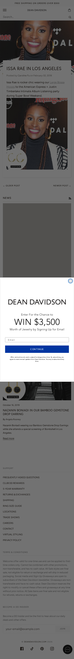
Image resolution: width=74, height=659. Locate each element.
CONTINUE (37, 349)
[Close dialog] (70, 281)
